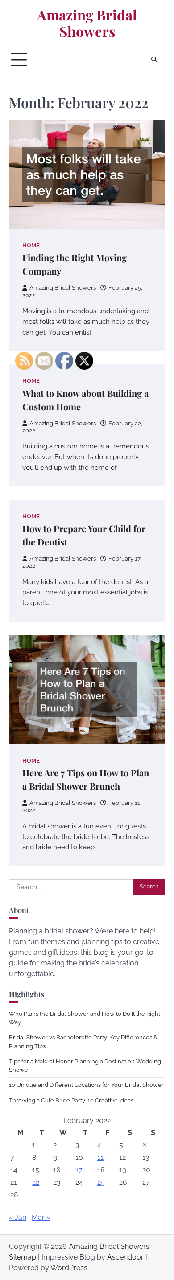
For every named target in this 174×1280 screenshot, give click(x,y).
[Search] (154, 59)
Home (31, 245)
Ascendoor (125, 1257)
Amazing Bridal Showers (87, 23)
